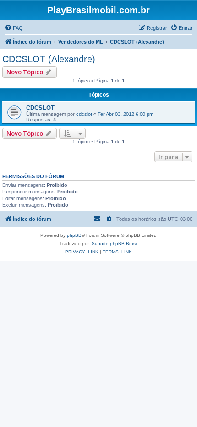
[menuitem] (14, 27)
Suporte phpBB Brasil (114, 243)
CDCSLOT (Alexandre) (48, 59)
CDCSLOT (40, 107)
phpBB (74, 235)
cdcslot (84, 114)
